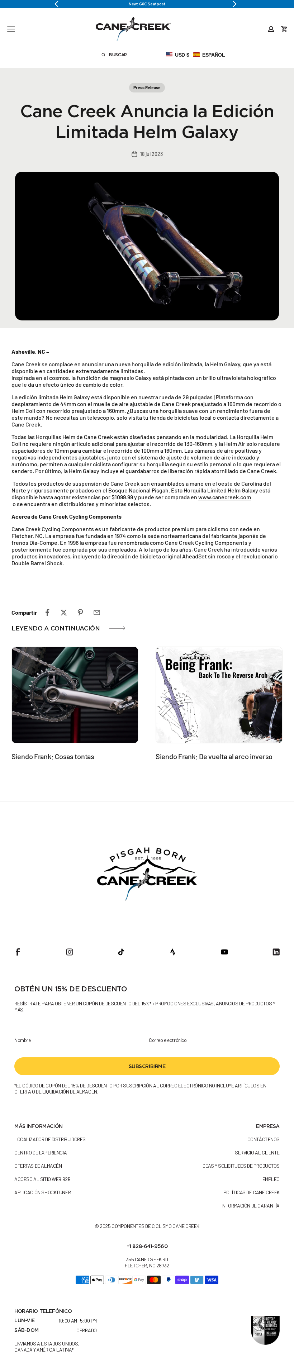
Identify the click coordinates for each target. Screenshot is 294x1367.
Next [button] (234, 4)
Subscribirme (147, 1066)
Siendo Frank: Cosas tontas (52, 756)
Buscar (124, 55)
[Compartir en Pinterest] (80, 612)
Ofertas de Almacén (38, 1166)
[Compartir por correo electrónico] (97, 612)
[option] (147, 4)
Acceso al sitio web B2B (42, 1179)
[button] (195, 55)
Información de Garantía (251, 1205)
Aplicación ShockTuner (42, 1192)
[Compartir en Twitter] (64, 612)
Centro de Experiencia (40, 1152)
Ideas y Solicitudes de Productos (240, 1166)
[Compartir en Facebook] (47, 612)
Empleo (271, 1179)
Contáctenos (263, 1139)
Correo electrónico (167, 1040)
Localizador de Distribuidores (50, 1139)
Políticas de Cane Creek (251, 1192)
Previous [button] (59, 4)
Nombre (22, 1040)
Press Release (147, 87)
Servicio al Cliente (257, 1152)
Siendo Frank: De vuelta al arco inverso (214, 756)
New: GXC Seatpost (147, 4)
